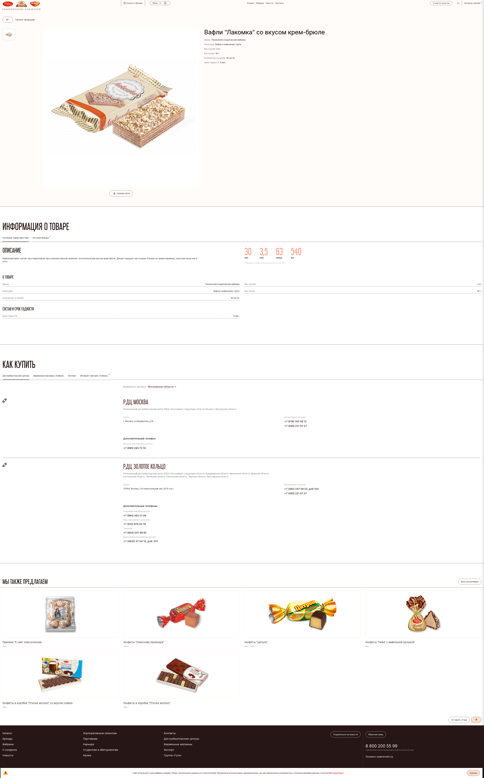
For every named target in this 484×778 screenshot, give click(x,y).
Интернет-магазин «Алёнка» (94, 375)
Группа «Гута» (173, 755)
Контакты (279, 3)
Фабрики (260, 3)
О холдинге (10, 749)
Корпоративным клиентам (100, 733)
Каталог (7, 733)
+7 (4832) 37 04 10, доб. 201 (140, 541)
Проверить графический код (379, 756)
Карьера (88, 744)
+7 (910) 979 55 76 (134, 524)
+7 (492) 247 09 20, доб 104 (301, 488)
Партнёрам (90, 738)
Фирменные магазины (178, 744)
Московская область (161, 386)
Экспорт (72, 375)
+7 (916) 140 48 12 (295, 421)
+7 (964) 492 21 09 (134, 515)
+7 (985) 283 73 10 (134, 448)
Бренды (7, 738)
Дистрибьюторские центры (181, 738)
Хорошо (473, 773)
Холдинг (250, 3)
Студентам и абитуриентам (100, 749)
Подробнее (337, 773)
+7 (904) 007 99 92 (134, 532)
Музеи (87, 755)
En (458, 3)
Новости (269, 3)
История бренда (41, 238)
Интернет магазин (472, 3)
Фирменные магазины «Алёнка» (48, 375)
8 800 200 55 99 (381, 746)
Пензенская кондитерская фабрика (228, 40)
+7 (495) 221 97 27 (295, 425)
